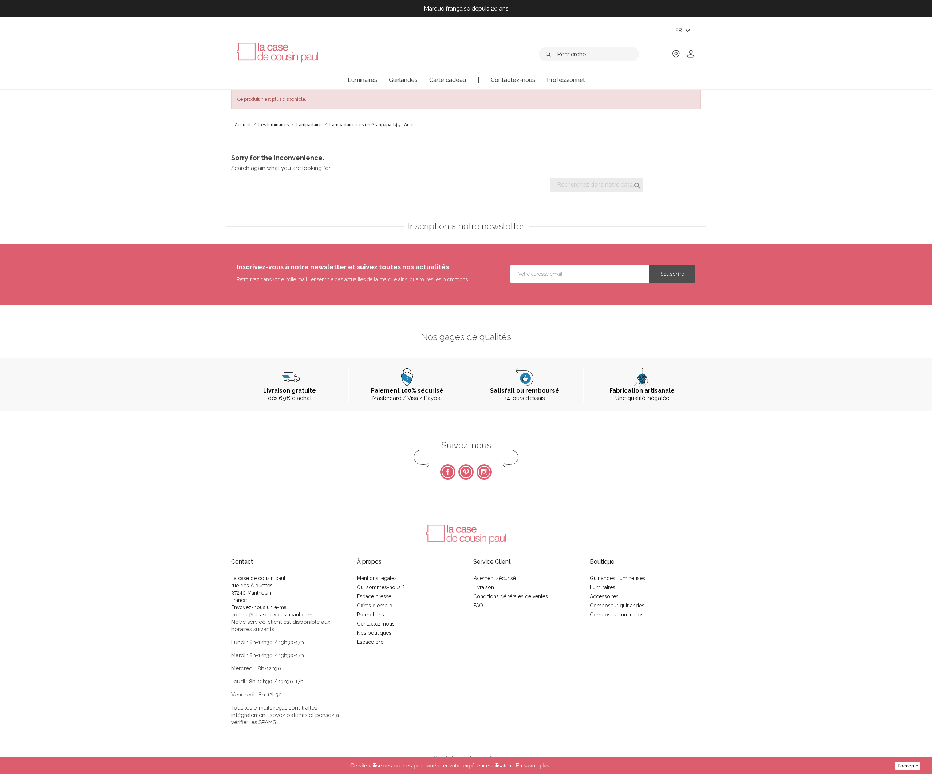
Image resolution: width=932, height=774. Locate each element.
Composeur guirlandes (617, 605)
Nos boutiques (374, 633)
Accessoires (604, 596)
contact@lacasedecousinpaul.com (271, 615)
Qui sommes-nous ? (381, 587)
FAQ (478, 605)
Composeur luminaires (617, 615)
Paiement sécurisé (494, 578)
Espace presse (374, 596)
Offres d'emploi (375, 605)
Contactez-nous (376, 624)
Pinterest (466, 472)
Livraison (483, 587)
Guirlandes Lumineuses (617, 578)
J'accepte (908, 766)
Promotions (370, 615)
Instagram (484, 472)
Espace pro (370, 642)
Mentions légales (377, 578)
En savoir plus (531, 765)
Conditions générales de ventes (510, 596)
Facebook (447, 472)
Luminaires (602, 587)
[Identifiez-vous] (690, 56)
